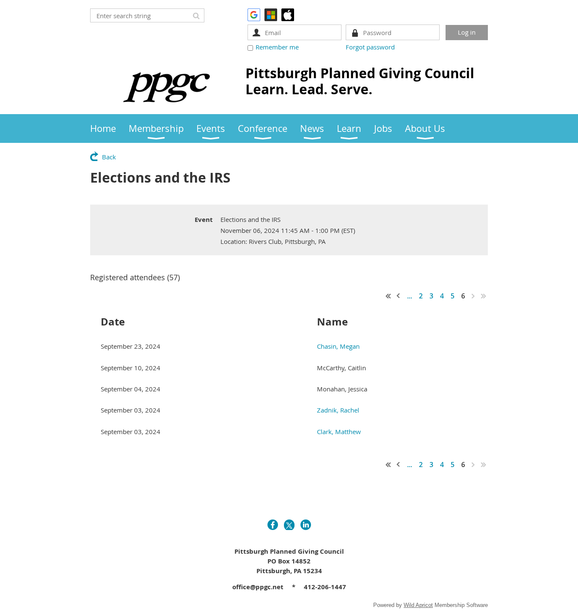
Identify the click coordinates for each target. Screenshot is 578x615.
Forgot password (370, 47)
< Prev (398, 296)
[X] (289, 524)
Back (109, 157)
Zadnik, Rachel (338, 410)
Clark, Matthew (339, 431)
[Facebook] (272, 524)
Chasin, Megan (338, 346)
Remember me (277, 47)
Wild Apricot (418, 605)
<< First (388, 296)
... (409, 296)
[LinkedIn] (305, 524)
